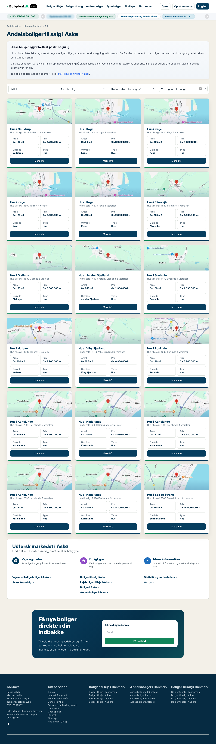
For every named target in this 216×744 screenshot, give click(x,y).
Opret (165, 6)
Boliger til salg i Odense (183, 698)
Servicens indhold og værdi (62, 705)
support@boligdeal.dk (19, 701)
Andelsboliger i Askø (93, 592)
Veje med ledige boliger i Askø (30, 577)
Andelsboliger (94, 6)
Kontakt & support (57, 695)
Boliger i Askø (88, 587)
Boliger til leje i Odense (101, 698)
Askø (47, 26)
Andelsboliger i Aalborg (142, 701)
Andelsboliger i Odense (142, 698)
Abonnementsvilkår (58, 698)
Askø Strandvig (21, 582)
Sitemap (52, 718)
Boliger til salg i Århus (182, 695)
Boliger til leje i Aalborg (101, 701)
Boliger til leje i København (103, 692)
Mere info (39, 160)
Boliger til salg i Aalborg (183, 701)
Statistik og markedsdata (159, 577)
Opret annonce (183, 6)
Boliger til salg (74, 6)
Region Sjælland (33, 26)
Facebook (8, 724)
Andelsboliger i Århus (141, 695)
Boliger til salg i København (185, 692)
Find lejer (130, 6)
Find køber (145, 6)
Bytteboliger (114, 6)
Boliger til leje (54, 6)
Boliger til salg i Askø (92, 577)
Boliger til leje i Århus (100, 695)
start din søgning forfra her (73, 73)
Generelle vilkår (56, 701)
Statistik (52, 715)
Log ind (202, 6)
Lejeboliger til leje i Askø (94, 582)
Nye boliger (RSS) (57, 721)
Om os (148, 582)
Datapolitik (53, 708)
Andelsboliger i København (144, 692)
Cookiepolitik (55, 711)
